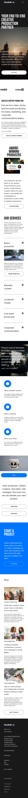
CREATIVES (14, 513)
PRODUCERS (14, 506)
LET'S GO (14, 72)
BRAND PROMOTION (14, 274)
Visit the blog (14, 712)
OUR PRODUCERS (14, 206)
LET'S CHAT (14, 564)
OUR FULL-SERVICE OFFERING (14, 135)
